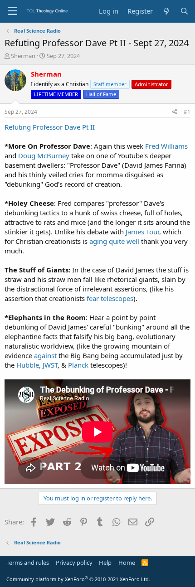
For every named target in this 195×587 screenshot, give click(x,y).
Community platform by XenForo (78, 579)
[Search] (184, 11)
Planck (78, 364)
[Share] (174, 112)
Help (105, 562)
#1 (187, 112)
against (45, 355)
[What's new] (166, 11)
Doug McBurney (43, 155)
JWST (50, 364)
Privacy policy (74, 562)
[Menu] (12, 11)
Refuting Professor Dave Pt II (50, 126)
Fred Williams (166, 145)
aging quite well (114, 241)
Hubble (27, 364)
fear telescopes (110, 298)
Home (126, 562)
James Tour (142, 231)
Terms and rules (27, 562)
